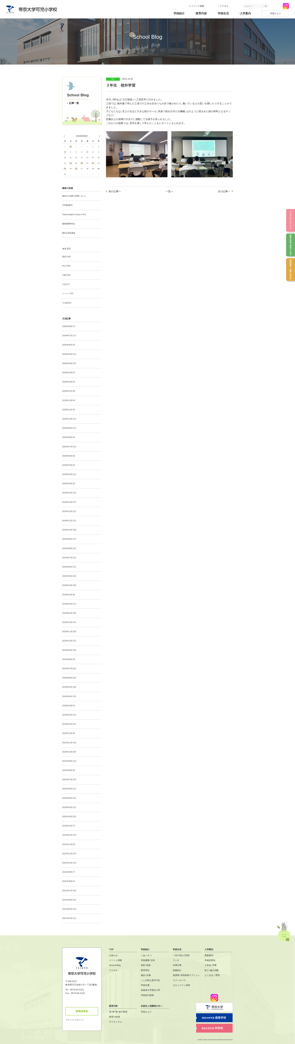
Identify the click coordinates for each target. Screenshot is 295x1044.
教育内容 (201, 13)
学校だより (275, 13)
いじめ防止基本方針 (150, 980)
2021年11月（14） (69, 854)
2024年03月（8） (68, 595)
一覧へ (169, 191)
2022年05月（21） (69, 798)
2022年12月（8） (68, 733)
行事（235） (66, 275)
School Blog (78, 95)
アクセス (224, 6)
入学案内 (245, 13)
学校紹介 (179, 13)
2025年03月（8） (68, 484)
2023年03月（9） (68, 706)
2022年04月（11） (69, 807)
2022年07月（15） (69, 779)
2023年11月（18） (69, 631)
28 (71, 147)
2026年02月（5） (68, 382)
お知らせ (113, 955)
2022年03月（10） (69, 817)
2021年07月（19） (69, 891)
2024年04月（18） (69, 585)
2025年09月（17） (69, 428)
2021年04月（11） (69, 918)
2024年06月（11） (69, 567)
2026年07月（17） (69, 336)
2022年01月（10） (69, 835)
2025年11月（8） (68, 410)
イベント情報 (197, 6)
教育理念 (145, 970)
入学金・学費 (210, 965)
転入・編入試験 (212, 970)
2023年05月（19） (69, 687)
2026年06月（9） (68, 345)
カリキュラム (115, 1021)
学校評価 (145, 985)
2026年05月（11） (69, 354)
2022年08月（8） (68, 770)
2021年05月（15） (69, 909)
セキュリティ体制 (181, 985)
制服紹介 (177, 970)
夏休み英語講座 (68, 233)
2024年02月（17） (69, 604)
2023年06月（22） (69, 678)
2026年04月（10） (69, 363)
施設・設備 (146, 975)
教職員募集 (82, 1011)
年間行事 (177, 965)
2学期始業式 (67, 205)
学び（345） (66, 266)
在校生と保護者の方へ (151, 1006)
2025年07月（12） (69, 447)
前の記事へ (115, 191)
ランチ (176, 960)
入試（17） (66, 284)
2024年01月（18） (69, 613)
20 (82, 163)
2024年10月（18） (69, 530)
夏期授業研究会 (68, 224)
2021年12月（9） (68, 844)
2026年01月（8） (68, 391)
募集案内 (209, 955)
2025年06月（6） (68, 456)
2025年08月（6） (68, 437)
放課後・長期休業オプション (186, 975)
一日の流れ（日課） (181, 955)
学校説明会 (210, 960)
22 (93, 163)
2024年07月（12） (69, 558)
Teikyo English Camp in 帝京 (74, 214)
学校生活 (223, 13)
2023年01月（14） (69, 724)
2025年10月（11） (69, 419)
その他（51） (67, 303)
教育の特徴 (114, 1017)
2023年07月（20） (69, 669)
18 (71, 163)
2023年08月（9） (68, 659)
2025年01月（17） (69, 502)
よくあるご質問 (212, 975)
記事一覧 (74, 103)
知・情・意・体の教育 (118, 1012)
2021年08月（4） (68, 881)
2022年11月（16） (69, 743)
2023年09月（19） (69, 650)
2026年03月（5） (68, 373)
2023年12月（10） (69, 622)
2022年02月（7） (68, 826)
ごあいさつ (146, 955)
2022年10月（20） (69, 752)
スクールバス (179, 980)
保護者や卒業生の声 (150, 990)
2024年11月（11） (69, 521)
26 (76, 168)
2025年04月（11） (69, 474)
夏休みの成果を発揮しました (74, 196)
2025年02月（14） (69, 493)
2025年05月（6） (68, 465)
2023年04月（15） (69, 696)
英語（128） (66, 257)
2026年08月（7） (68, 326)
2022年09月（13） (69, 761)
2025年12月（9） (68, 400)
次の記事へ (224, 191)
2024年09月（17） (69, 539)
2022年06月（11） (69, 789)
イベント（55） (68, 293)
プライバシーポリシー (74, 1020)
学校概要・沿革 (148, 960)
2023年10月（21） (69, 641)
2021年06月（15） (69, 900)
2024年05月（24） (69, 576)
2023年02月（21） (69, 715)
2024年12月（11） (69, 511)
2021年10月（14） (69, 863)
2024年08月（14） (69, 548)
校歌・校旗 (146, 965)
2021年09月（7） (68, 872)
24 (65, 168)
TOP (111, 949)
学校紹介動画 (147, 995)
